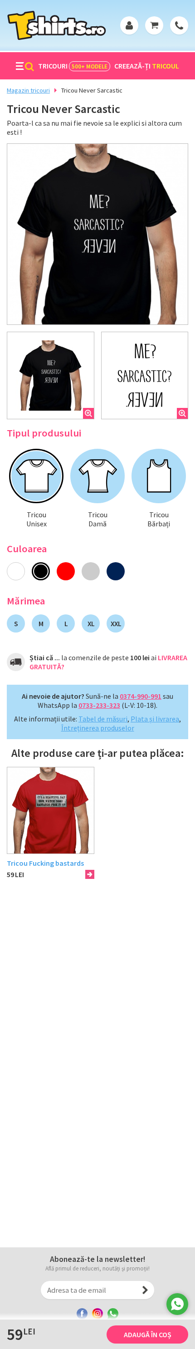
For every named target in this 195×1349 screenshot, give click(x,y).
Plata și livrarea (155, 718)
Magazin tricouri (28, 90)
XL (91, 623)
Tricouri (72, 65)
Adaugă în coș (147, 1334)
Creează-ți (146, 65)
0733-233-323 (99, 705)
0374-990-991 (140, 696)
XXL (116, 623)
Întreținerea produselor (97, 727)
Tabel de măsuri (102, 718)
